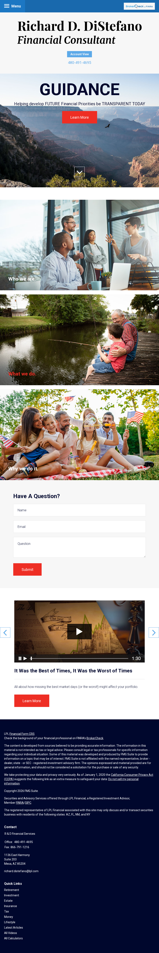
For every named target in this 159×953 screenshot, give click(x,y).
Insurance (10, 906)
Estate (8, 900)
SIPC (28, 802)
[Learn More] (79, 245)
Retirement (11, 890)
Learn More (79, 117)
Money (8, 916)
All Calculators (13, 938)
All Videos (10, 933)
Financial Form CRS (22, 733)
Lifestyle (9, 922)
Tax (6, 911)
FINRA (20, 802)
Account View (79, 54)
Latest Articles (13, 927)
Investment (11, 895)
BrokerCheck (95, 738)
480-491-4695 (79, 62)
